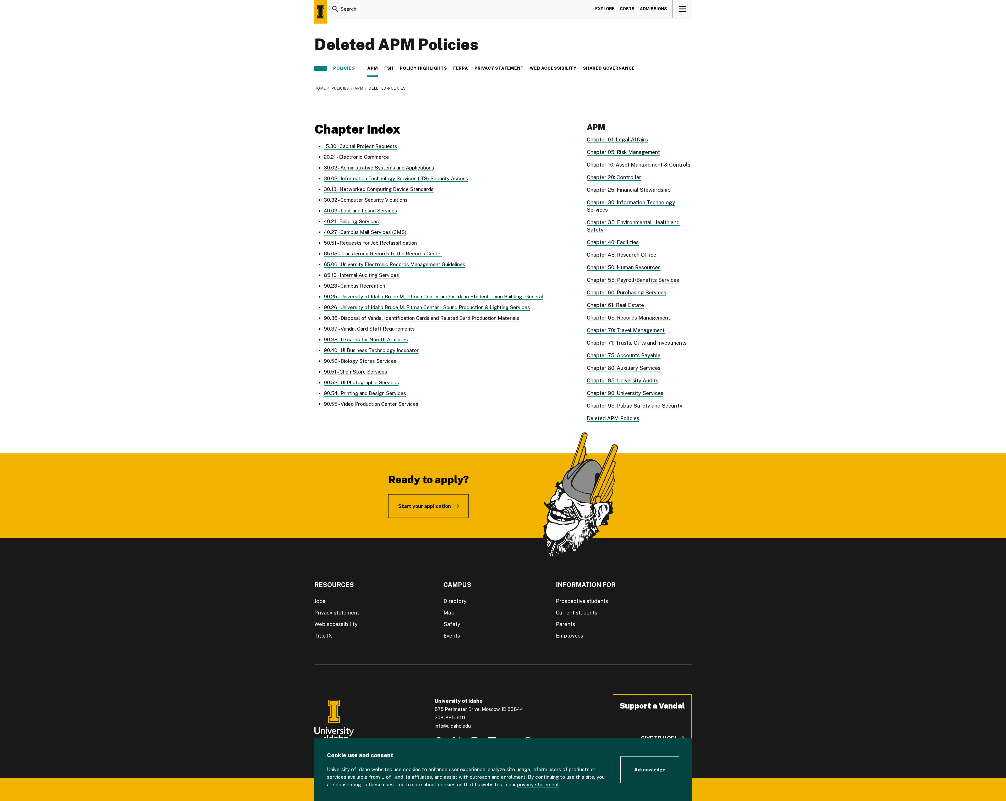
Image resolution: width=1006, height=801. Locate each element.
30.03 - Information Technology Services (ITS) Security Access (396, 178)
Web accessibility (336, 624)
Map (449, 613)
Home (320, 88)
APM (372, 68)
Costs (627, 8)
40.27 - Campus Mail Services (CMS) (365, 232)
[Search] (335, 9)
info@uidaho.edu (453, 726)
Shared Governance (609, 68)
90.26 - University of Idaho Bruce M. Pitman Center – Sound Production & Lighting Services (427, 307)
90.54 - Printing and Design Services (365, 393)
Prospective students (582, 601)
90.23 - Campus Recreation (354, 286)
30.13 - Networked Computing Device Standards (379, 189)
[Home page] (320, 12)
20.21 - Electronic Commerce (356, 157)
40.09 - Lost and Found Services (360, 210)
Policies (343, 68)
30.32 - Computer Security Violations (366, 200)
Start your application (424, 506)
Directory (455, 601)
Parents (565, 624)
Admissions (653, 8)
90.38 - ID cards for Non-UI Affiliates (366, 339)
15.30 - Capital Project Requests (360, 146)
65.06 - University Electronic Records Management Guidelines (394, 264)
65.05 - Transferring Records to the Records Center (383, 253)
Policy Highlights (423, 68)
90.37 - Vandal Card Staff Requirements (369, 329)
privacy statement (538, 784)
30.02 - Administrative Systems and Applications (379, 168)
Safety (452, 624)
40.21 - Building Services (351, 221)
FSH (388, 68)
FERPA (460, 68)
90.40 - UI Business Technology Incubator (371, 350)
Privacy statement (499, 68)
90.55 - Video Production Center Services (371, 404)
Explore (605, 8)
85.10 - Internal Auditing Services (361, 275)
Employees (569, 636)
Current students (576, 613)
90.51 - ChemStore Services (355, 372)
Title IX (323, 636)
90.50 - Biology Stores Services (360, 361)
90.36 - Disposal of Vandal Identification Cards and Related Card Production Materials (421, 318)
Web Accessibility (553, 68)
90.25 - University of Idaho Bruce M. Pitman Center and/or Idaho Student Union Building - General (433, 296)
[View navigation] (682, 9)
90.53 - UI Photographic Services (361, 382)
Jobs (319, 601)
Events (452, 636)
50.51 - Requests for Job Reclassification (370, 243)
